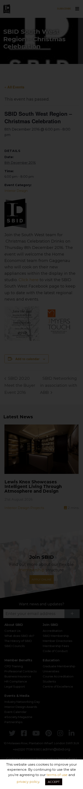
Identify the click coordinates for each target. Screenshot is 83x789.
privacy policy (28, 782)
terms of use (57, 775)
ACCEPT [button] (54, 781)
